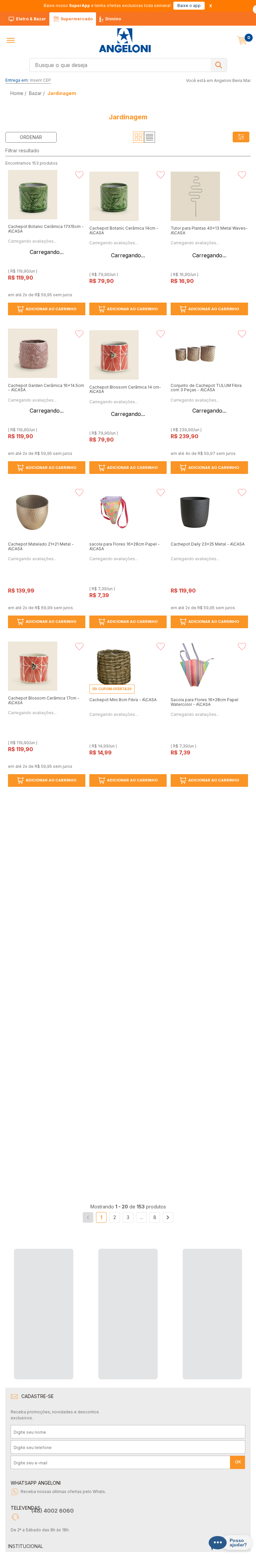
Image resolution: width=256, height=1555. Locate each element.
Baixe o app (189, 5)
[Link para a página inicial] (17, 93)
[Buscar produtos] (219, 65)
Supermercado (77, 18)
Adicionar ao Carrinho (51, 309)
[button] (10, 40)
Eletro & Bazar (31, 18)
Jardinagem (61, 93)
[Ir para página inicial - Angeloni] (125, 40)
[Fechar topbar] (211, 6)
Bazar (35, 93)
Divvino (113, 18)
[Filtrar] (241, 137)
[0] (242, 40)
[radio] (138, 137)
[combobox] (128, 65)
